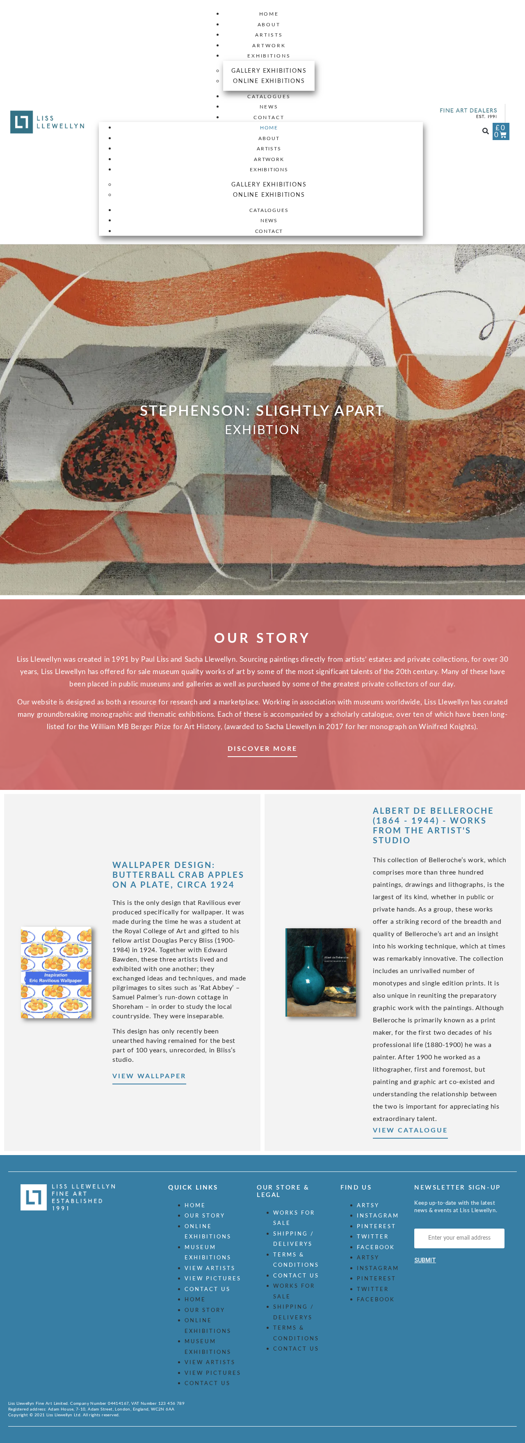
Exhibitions (269, 55)
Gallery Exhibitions (268, 71)
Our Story (205, 1216)
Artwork (268, 45)
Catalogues (269, 96)
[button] (486, 131)
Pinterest (376, 1226)
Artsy (368, 1205)
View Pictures (213, 1279)
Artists (269, 34)
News (269, 106)
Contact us (208, 1289)
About (269, 24)
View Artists (210, 1268)
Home (269, 14)
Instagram (378, 1216)
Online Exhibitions (269, 81)
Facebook (376, 1247)
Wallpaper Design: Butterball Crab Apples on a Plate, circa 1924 (178, 875)
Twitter (373, 1237)
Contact (269, 117)
